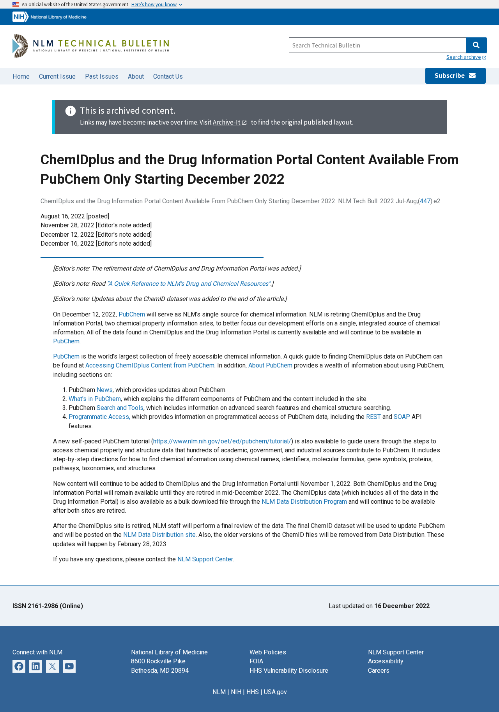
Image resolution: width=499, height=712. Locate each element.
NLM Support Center (205, 559)
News (105, 390)
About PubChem (270, 365)
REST (373, 416)
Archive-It (227, 122)
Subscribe (451, 75)
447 (425, 201)
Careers (378, 670)
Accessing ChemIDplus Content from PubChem (149, 365)
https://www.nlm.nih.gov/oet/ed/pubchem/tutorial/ (222, 441)
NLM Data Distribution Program (304, 501)
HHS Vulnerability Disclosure (289, 670)
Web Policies (268, 652)
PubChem (132, 314)
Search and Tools (120, 407)
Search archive (463, 56)
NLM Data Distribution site (159, 534)
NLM (219, 692)
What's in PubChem (95, 399)
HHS (252, 692)
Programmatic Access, (99, 416)
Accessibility (385, 661)
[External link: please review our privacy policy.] (18, 666)
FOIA (256, 661)
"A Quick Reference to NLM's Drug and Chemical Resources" (188, 283)
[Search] (476, 45)
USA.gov (275, 692)
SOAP (402, 416)
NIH (236, 692)
